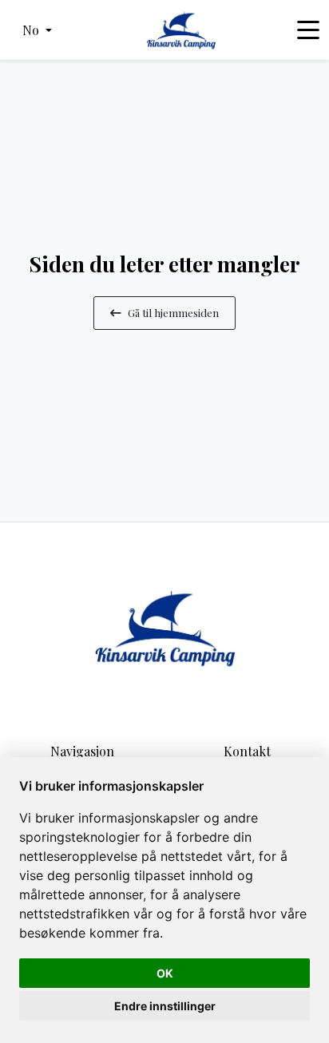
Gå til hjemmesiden (173, 312)
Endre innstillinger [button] (165, 1006)
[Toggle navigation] (308, 30)
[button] (37, 30)
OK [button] (165, 973)
